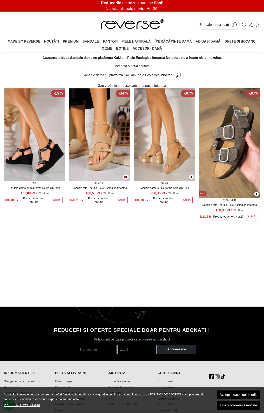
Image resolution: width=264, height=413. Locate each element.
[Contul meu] (251, 25)
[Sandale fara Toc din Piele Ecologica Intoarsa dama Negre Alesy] (126, 177)
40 (99, 183)
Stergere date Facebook (22, 381)
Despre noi (12, 387)
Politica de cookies (166, 394)
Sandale (90, 41)
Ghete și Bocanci (240, 41)
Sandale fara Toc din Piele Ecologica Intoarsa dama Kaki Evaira (229, 205)
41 (103, 183)
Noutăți (51, 41)
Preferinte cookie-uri (22, 405)
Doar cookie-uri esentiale (238, 405)
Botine (122, 48)
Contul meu (166, 381)
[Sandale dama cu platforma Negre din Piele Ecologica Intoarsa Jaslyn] (191, 177)
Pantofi (110, 41)
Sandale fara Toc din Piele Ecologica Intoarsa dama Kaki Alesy (99, 188)
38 (231, 200)
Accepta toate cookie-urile (239, 394)
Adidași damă (208, 41)
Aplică (56, 200)
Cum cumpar (64, 381)
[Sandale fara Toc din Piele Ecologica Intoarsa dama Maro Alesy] (125, 177)
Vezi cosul (62, 387)
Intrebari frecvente (120, 387)
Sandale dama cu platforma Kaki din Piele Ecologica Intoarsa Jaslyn (164, 188)
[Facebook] (211, 376)
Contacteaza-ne (118, 381)
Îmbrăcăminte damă (173, 41)
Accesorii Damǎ (147, 48)
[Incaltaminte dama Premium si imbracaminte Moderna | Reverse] (132, 25)
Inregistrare (166, 387)
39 (34, 183)
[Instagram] (217, 376)
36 (224, 200)
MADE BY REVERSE (24, 41)
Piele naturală (136, 41)
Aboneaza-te (176, 349)
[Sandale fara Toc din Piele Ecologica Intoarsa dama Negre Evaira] (256, 194)
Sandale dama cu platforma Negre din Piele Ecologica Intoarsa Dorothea (34, 188)
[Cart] (257, 25)
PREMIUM (71, 41)
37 (162, 183)
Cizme (107, 48)
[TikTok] (222, 376)
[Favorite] (244, 25)
